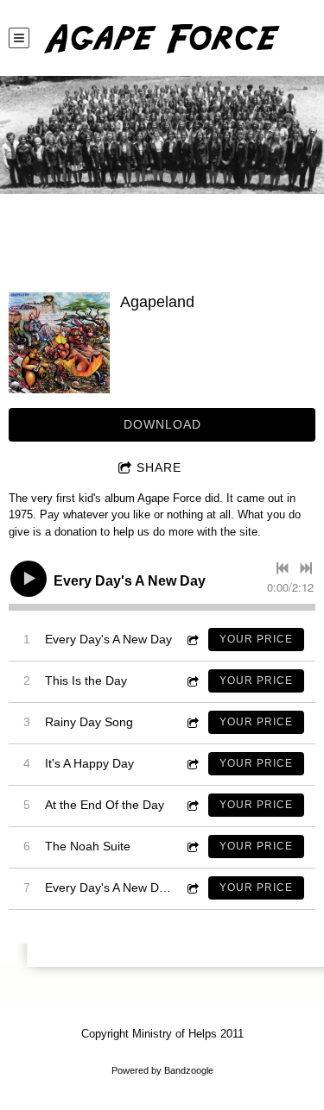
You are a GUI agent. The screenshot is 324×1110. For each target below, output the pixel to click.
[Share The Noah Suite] (192, 846)
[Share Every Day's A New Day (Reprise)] (192, 888)
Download (162, 424)
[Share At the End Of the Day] (192, 805)
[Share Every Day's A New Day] (192, 639)
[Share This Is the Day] (192, 681)
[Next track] (306, 568)
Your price (256, 639)
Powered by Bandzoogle (162, 1070)
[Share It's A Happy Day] (192, 763)
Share (159, 467)
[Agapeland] (59, 342)
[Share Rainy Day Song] (192, 722)
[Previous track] (282, 568)
